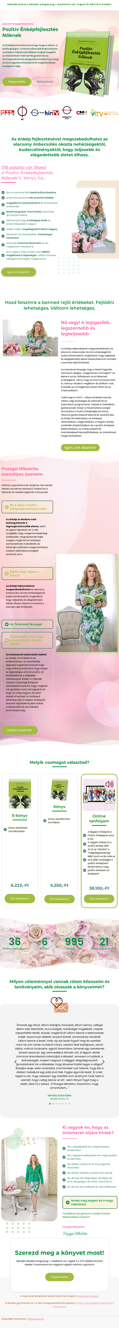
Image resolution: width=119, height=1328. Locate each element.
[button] (27, 507)
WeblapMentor (35, 1319)
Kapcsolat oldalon (88, 1296)
